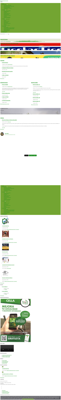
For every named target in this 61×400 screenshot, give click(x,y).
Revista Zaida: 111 (36, 94)
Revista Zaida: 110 (36, 101)
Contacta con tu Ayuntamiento (7, 355)
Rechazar (26, 399)
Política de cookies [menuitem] (5, 391)
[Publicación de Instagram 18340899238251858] (38, 141)
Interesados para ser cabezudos (7, 51)
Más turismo (2, 78)
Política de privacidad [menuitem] (5, 393)
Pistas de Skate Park (6, 93)
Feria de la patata (5, 251)
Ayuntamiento (8, 41)
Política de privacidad (30, 399)
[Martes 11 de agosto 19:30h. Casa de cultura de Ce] (53, 150)
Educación (6, 57)
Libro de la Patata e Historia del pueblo (9, 120)
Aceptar (23, 399)
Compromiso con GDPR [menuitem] (5, 392)
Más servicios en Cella (34, 104)
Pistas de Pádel (5, 84)
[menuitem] (3, 3)
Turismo (2, 60)
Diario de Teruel (4, 363)
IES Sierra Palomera (5, 361)
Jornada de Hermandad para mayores (8, 264)
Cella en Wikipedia (5, 362)
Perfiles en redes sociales (6, 356)
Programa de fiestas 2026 (6, 47)
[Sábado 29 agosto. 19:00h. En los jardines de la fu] (53, 141)
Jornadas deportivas (5, 225)
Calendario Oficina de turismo (7, 67)
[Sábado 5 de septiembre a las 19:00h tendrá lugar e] (23, 141)
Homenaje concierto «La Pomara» (7, 238)
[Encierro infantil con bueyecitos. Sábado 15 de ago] (38, 150)
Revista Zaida (34, 82)
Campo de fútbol (5, 96)
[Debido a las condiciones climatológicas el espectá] (7, 150)
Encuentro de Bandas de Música (7, 277)
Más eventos (2, 377)
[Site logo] (4, 0)
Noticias (7, 49)
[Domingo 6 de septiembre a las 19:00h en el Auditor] (7, 139)
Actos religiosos (4, 286)
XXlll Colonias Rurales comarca (7, 55)
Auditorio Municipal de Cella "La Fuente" (13, 229)
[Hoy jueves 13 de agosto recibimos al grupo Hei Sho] (23, 150)
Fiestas (6, 289)
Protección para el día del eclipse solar (9, 43)
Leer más (3, 91)
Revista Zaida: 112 (36, 84)
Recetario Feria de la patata (7, 71)
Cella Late (9, 121)
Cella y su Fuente (5, 75)
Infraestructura (4, 82)
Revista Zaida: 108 (36, 97)
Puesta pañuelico (5, 291)
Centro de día (9, 268)
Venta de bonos (4, 39)
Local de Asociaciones (6, 100)
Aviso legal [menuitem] (3, 390)
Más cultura (2, 129)
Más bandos (2, 295)
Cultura (2, 118)
